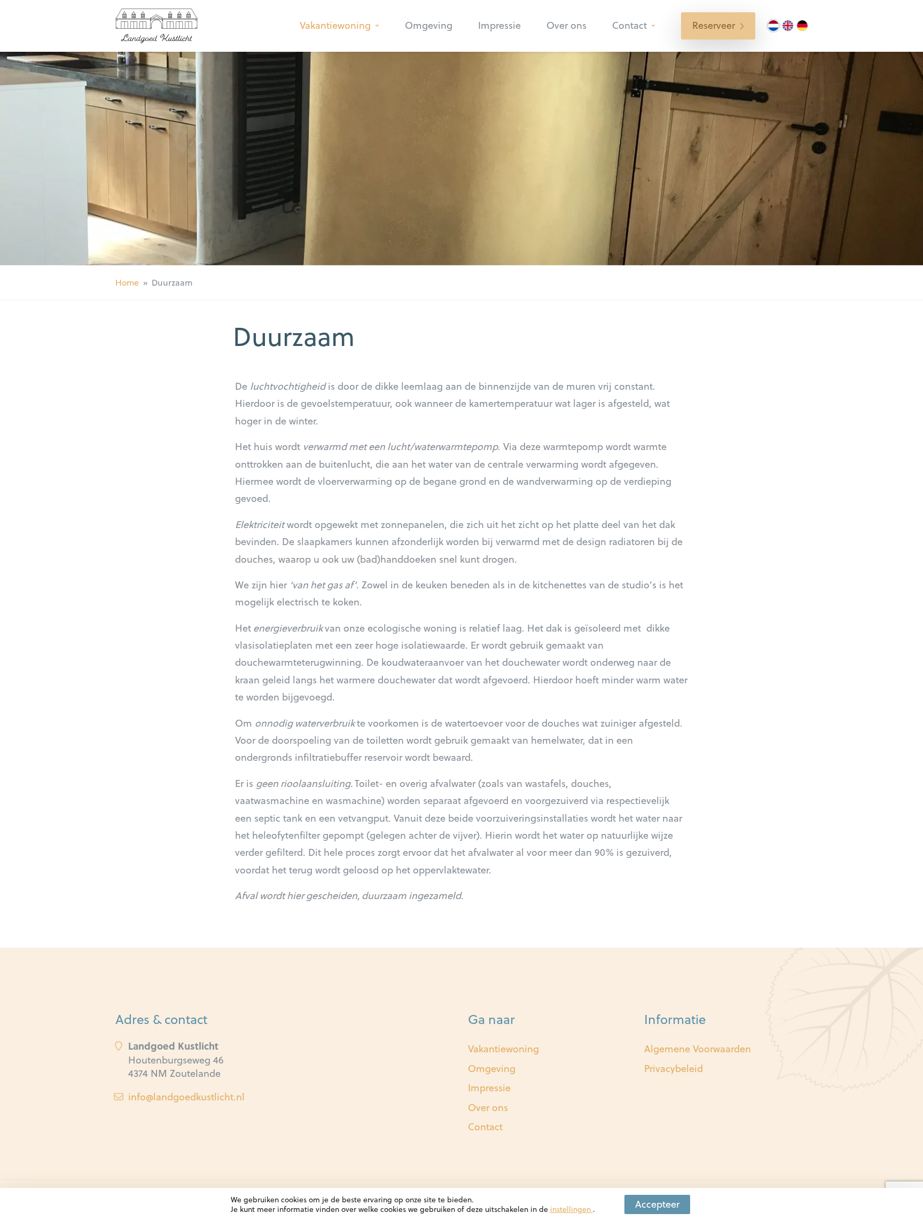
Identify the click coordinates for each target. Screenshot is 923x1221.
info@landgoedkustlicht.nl (186, 1097)
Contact (629, 25)
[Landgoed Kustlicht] (156, 26)
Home (127, 282)
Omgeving (428, 25)
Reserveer (713, 25)
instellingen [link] (571, 1209)
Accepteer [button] (657, 1204)
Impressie (499, 25)
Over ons (566, 25)
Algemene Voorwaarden (697, 1048)
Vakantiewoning (335, 25)
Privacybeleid (673, 1068)
